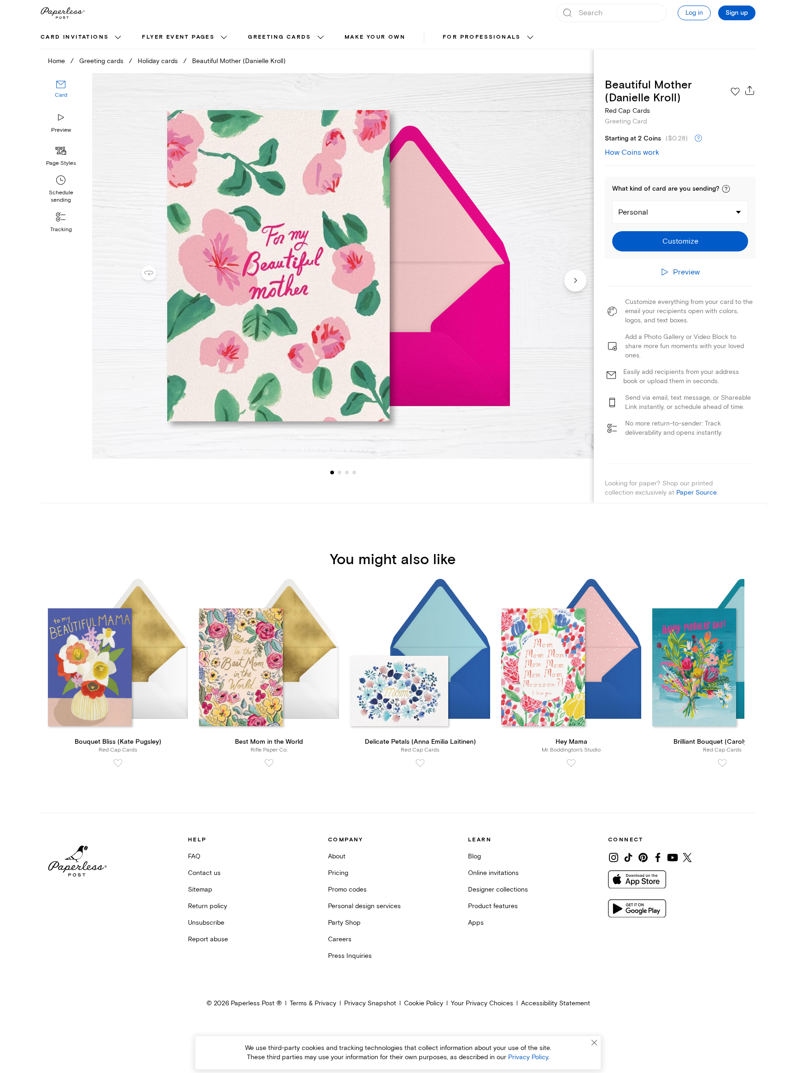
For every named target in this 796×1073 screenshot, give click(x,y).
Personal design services (364, 906)
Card (61, 95)
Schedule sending (61, 196)
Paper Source (696, 492)
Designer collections (498, 889)
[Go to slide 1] (332, 472)
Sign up (737, 13)
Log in (694, 13)
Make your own (375, 37)
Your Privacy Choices (482, 1003)
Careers (339, 939)
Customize (680, 241)
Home (56, 61)
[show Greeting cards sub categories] (320, 38)
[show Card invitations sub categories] (117, 38)
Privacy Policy (528, 1057)
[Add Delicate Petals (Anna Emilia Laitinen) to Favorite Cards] (420, 763)
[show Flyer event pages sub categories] (223, 38)
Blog (474, 856)
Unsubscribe (206, 923)
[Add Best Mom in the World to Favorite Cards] (269, 763)
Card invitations (75, 37)
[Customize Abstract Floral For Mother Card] (342, 266)
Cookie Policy (423, 1003)
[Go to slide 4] (347, 472)
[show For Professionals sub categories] (530, 38)
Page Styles (61, 163)
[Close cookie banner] (594, 1042)
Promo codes (347, 889)
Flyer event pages (178, 37)
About (336, 856)
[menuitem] (82, 38)
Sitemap (200, 889)
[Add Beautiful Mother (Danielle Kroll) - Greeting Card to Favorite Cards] (735, 91)
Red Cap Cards (627, 111)
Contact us (204, 873)
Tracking (61, 229)
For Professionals (482, 37)
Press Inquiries (350, 956)
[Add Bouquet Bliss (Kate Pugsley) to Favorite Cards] (117, 763)
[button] (726, 188)
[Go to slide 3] (339, 472)
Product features (493, 906)
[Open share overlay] (749, 90)
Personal (633, 212)
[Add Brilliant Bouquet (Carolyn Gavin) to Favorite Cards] (722, 763)
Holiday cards (158, 61)
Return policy (207, 906)
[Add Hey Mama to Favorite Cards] (571, 763)
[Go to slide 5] (354, 472)
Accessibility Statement (555, 1003)
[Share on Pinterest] (643, 857)
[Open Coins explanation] (698, 138)
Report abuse (208, 939)
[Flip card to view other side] (156, 273)
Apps (476, 923)
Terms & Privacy (313, 1003)
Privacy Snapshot (370, 1003)
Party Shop (344, 923)
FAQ (194, 856)
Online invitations (493, 873)
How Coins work (632, 152)
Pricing (338, 873)
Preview (61, 130)
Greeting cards (279, 37)
